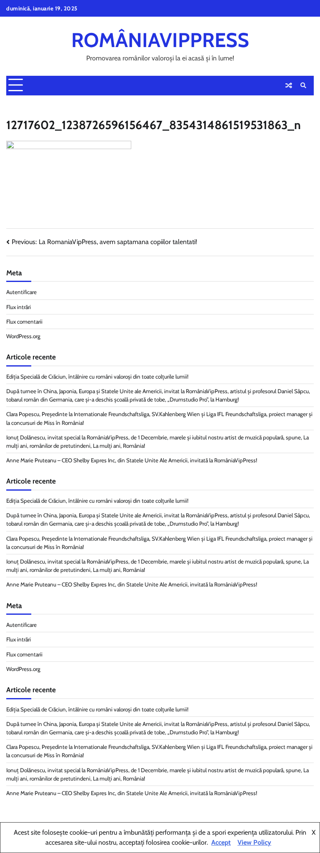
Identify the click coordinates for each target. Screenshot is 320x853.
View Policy (254, 842)
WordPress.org (23, 336)
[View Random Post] (288, 85)
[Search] (303, 85)
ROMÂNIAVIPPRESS (160, 40)
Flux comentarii (24, 321)
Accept (221, 842)
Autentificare (21, 292)
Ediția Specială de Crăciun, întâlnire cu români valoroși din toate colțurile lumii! (97, 376)
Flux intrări (18, 307)
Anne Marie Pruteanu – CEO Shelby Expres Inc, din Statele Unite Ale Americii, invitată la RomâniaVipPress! (131, 460)
